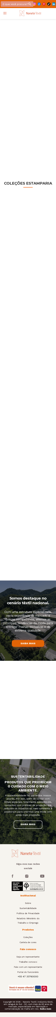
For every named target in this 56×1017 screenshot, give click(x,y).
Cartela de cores (28, 942)
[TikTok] (48, 3)
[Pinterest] (43, 3)
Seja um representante (27, 956)
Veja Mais (28, 145)
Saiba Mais (28, 643)
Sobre (28, 903)
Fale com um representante (28, 967)
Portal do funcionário (28, 972)
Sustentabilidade (28, 908)
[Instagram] (34, 3)
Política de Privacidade (28, 913)
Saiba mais (45, 1009)
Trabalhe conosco (28, 962)
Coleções (28, 937)
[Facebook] (39, 3)
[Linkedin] (53, 3)
